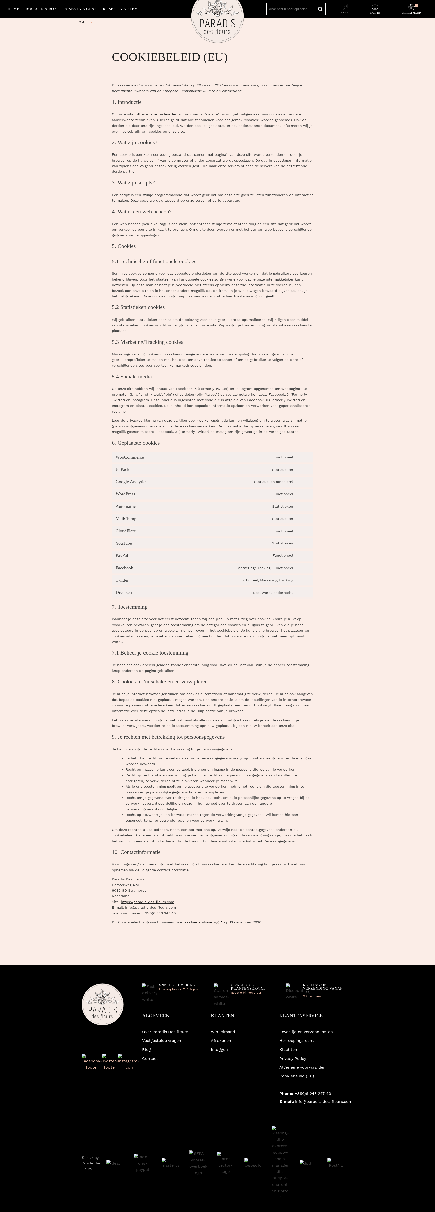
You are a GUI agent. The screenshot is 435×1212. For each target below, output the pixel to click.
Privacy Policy (292, 1058)
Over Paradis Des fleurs (165, 1031)
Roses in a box (41, 9)
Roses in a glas (80, 9)
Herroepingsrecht (296, 1040)
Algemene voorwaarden (302, 1067)
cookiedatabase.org (201, 922)
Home (13, 9)
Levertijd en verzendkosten (306, 1031)
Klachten (288, 1049)
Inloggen (219, 1049)
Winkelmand (223, 1031)
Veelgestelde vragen (161, 1040)
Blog (146, 1049)
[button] (411, 8)
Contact (150, 1058)
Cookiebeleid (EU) (296, 1076)
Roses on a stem (120, 9)
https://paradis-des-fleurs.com (162, 114)
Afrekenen (221, 1040)
